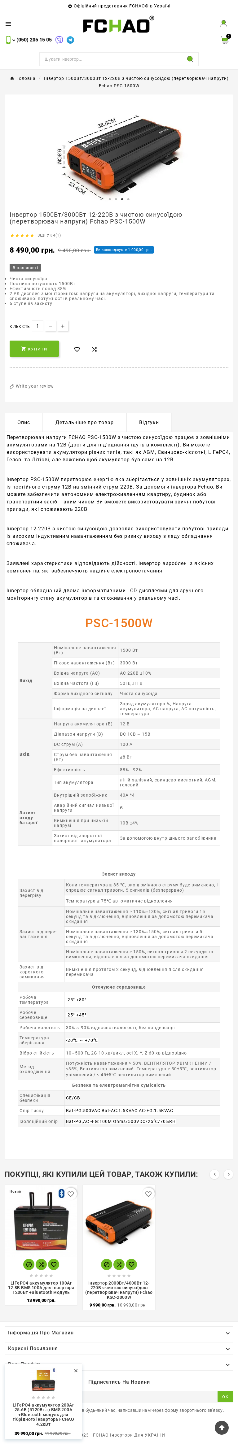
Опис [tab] (23, 422)
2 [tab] (116, 199)
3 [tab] (122, 199)
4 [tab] (128, 199)
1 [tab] (110, 199)
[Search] (190, 59)
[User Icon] (223, 23)
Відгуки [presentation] (149, 422)
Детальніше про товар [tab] (84, 422)
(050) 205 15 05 (34, 40)
